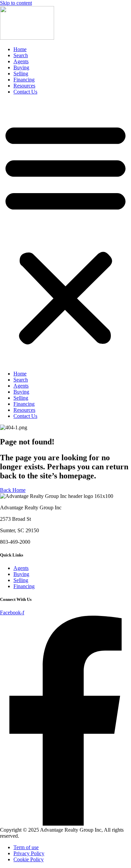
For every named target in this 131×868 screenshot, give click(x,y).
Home (20, 49)
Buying (21, 67)
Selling (20, 73)
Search (20, 55)
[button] (65, 232)
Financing (24, 79)
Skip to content (16, 3)
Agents (21, 61)
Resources (24, 85)
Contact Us (25, 92)
